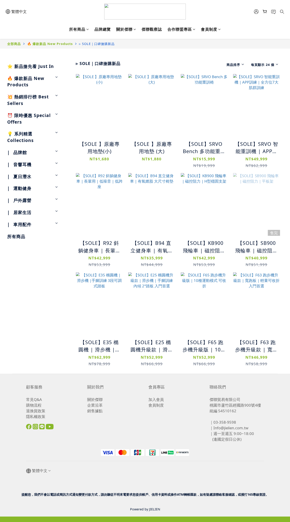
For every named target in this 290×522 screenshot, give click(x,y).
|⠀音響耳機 (19, 164)
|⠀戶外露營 (19, 200)
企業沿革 (95, 405)
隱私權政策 (35, 416)
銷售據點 (95, 410)
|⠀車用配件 (19, 224)
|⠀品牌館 (17, 152)
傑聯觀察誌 (152, 29)
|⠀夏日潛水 (19, 176)
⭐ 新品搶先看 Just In (30, 66)
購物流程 (33, 405)
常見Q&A (34, 399)
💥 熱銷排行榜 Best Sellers (28, 100)
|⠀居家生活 (19, 212)
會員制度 (209, 29)
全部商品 (14, 44)
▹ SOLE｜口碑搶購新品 (97, 44)
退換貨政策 (35, 410)
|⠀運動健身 (19, 188)
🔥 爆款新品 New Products (50, 44)
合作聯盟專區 (179, 29)
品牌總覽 (102, 29)
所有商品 (77, 29)
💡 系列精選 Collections (20, 137)
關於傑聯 (124, 29)
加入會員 (156, 399)
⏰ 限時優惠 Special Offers (29, 118)
